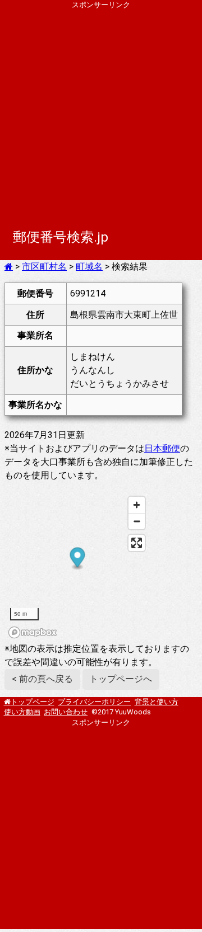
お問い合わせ (66, 712)
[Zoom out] (136, 521)
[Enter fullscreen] (136, 543)
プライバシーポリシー (94, 702)
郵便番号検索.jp (60, 237)
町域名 (89, 266)
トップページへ (120, 679)
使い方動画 (22, 712)
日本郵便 (162, 448)
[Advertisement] (101, 110)
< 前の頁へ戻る (42, 679)
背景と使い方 (156, 702)
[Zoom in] (136, 505)
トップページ (32, 701)
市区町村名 (44, 266)
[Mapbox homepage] (32, 632)
